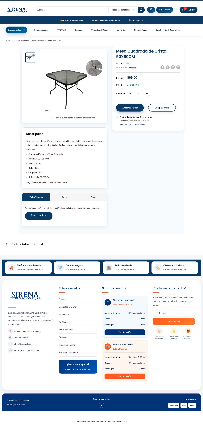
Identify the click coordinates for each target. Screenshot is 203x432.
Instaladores (78, 314)
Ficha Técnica (36, 197)
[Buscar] (141, 10)
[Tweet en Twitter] (173, 67)
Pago (93, 197)
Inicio (8, 41)
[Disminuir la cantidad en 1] (130, 93)
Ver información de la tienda (132, 124)
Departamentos (14, 30)
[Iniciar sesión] (151, 10)
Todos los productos (21, 41)
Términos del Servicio (78, 352)
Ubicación (121, 30)
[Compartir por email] (178, 67)
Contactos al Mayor (99, 30)
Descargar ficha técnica (38, 217)
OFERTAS (61, 30)
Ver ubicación (124, 332)
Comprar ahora (162, 107)
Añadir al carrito (130, 107)
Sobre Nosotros (78, 329)
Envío (64, 197)
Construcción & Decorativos (168, 30)
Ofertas (78, 299)
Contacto (78, 337)
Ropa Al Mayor (140, 30)
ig (101, 405)
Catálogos (78, 322)
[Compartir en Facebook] (162, 67)
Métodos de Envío (78, 345)
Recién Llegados (41, 30)
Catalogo (78, 30)
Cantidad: (121, 93)
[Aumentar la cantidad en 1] (147, 93)
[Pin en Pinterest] (168, 67)
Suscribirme (174, 321)
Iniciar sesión (164, 10)
